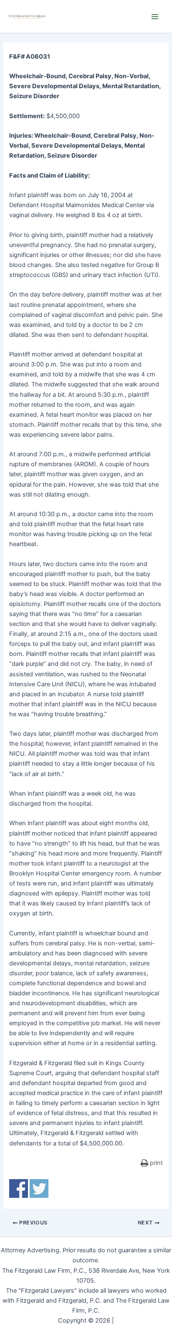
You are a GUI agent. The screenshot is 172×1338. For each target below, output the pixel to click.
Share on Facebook (18, 1188)
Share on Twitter (39, 1188)
